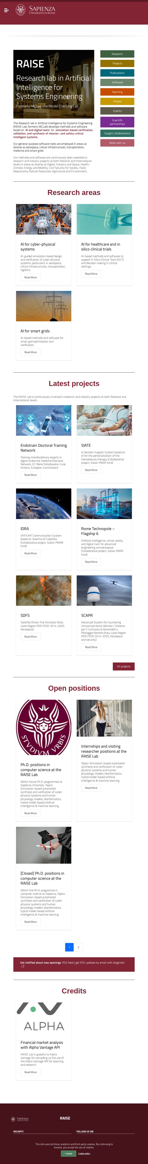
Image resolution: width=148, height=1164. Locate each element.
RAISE (65, 1118)
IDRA (25, 529)
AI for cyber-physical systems (38, 246)
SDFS (25, 615)
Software (117, 82)
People (117, 101)
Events (117, 111)
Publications (117, 73)
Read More (30, 277)
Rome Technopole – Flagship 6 (98, 531)
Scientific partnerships (117, 122)
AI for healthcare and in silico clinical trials (100, 246)
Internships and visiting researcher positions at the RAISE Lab (104, 751)
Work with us (117, 143)
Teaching (117, 92)
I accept (68, 1153)
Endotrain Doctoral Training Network (44, 447)
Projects (117, 63)
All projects (123, 666)
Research (117, 54)
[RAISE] (35, 9)
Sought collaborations (117, 133)
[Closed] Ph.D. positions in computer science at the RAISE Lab (42, 878)
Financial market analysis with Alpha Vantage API (42, 1045)
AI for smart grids (35, 331)
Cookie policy (84, 1153)
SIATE (86, 445)
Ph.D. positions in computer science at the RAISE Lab (41, 770)
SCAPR (87, 615)
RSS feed (67, 962)
